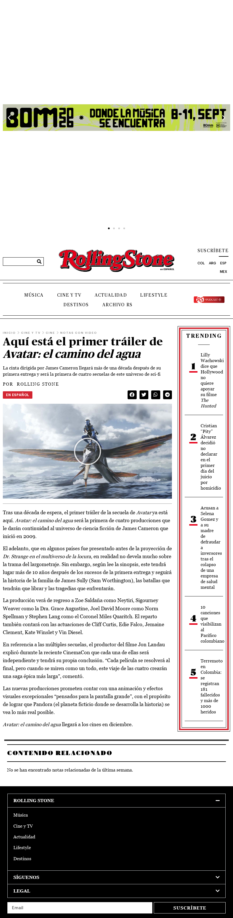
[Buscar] (39, 261)
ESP (223, 263)
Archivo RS (117, 305)
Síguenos (26, 877)
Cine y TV (69, 295)
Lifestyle (153, 295)
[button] (9, 117)
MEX (223, 271)
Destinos (76, 305)
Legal (21, 891)
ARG (212, 263)
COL (201, 263)
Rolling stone (33, 800)
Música (34, 295)
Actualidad (111, 295)
